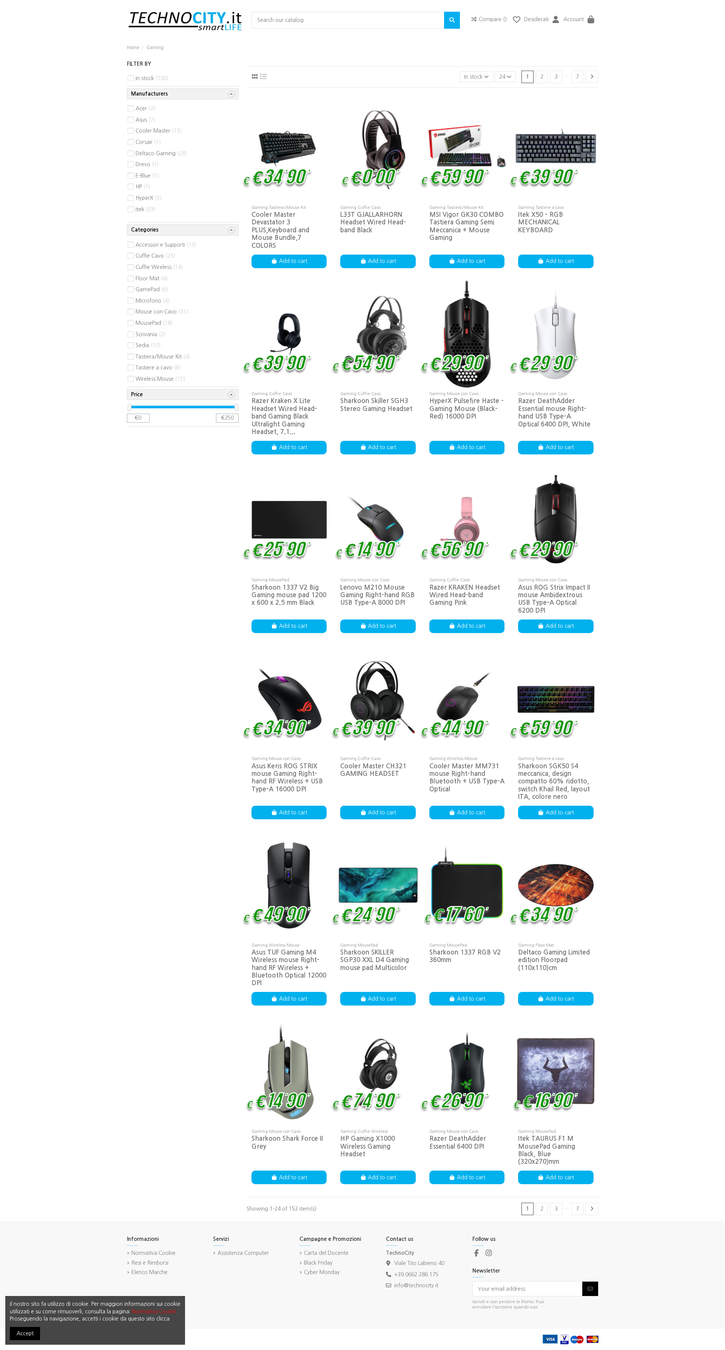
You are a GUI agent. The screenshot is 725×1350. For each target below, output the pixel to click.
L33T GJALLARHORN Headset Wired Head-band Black (373, 222)
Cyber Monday (322, 1272)
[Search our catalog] (452, 20)
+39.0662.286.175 (416, 1274)
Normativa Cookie (153, 1253)
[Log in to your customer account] (556, 20)
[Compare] (289, 198)
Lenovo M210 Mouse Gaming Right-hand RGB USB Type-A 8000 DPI (377, 595)
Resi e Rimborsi (149, 1262)
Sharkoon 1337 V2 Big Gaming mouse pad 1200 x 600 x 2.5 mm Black (288, 595)
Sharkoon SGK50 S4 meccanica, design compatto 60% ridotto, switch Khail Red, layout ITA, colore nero (554, 781)
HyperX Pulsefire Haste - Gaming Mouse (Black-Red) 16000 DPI (466, 409)
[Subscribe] (590, 1289)
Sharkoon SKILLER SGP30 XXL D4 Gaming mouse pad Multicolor (374, 960)
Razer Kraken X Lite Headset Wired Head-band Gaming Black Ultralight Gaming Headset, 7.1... (284, 416)
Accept (25, 1333)
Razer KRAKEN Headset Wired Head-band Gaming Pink (464, 595)
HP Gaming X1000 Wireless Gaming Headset (367, 1146)
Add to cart (293, 261)
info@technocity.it (416, 1285)
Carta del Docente (326, 1253)
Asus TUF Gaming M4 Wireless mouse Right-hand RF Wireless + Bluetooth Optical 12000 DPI (288, 968)
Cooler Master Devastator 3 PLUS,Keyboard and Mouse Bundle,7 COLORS (280, 230)
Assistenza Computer (243, 1253)
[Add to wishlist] (278, 198)
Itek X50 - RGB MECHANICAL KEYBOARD (540, 222)
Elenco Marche (149, 1272)
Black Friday (318, 1262)
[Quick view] (299, 198)
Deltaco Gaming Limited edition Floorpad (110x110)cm (554, 960)
